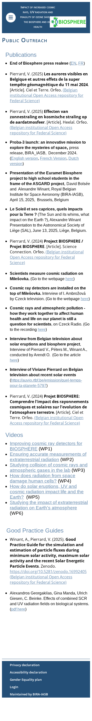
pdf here (18, 609)
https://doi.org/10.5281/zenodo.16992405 (48, 571)
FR (81, 63)
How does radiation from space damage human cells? (42, 478)
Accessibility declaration (28, 672)
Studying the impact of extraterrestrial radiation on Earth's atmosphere (49, 505)
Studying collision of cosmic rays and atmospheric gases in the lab (49, 467)
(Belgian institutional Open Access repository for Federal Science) (46, 95)
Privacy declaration (24, 665)
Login (14, 687)
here (69, 279)
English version (24, 158)
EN (73, 63)
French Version (53, 158)
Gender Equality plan (26, 679)
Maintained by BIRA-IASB (29, 694)
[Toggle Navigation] (11, 17)
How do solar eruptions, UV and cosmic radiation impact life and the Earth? (47, 492)
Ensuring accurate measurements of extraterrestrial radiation (48, 457)
